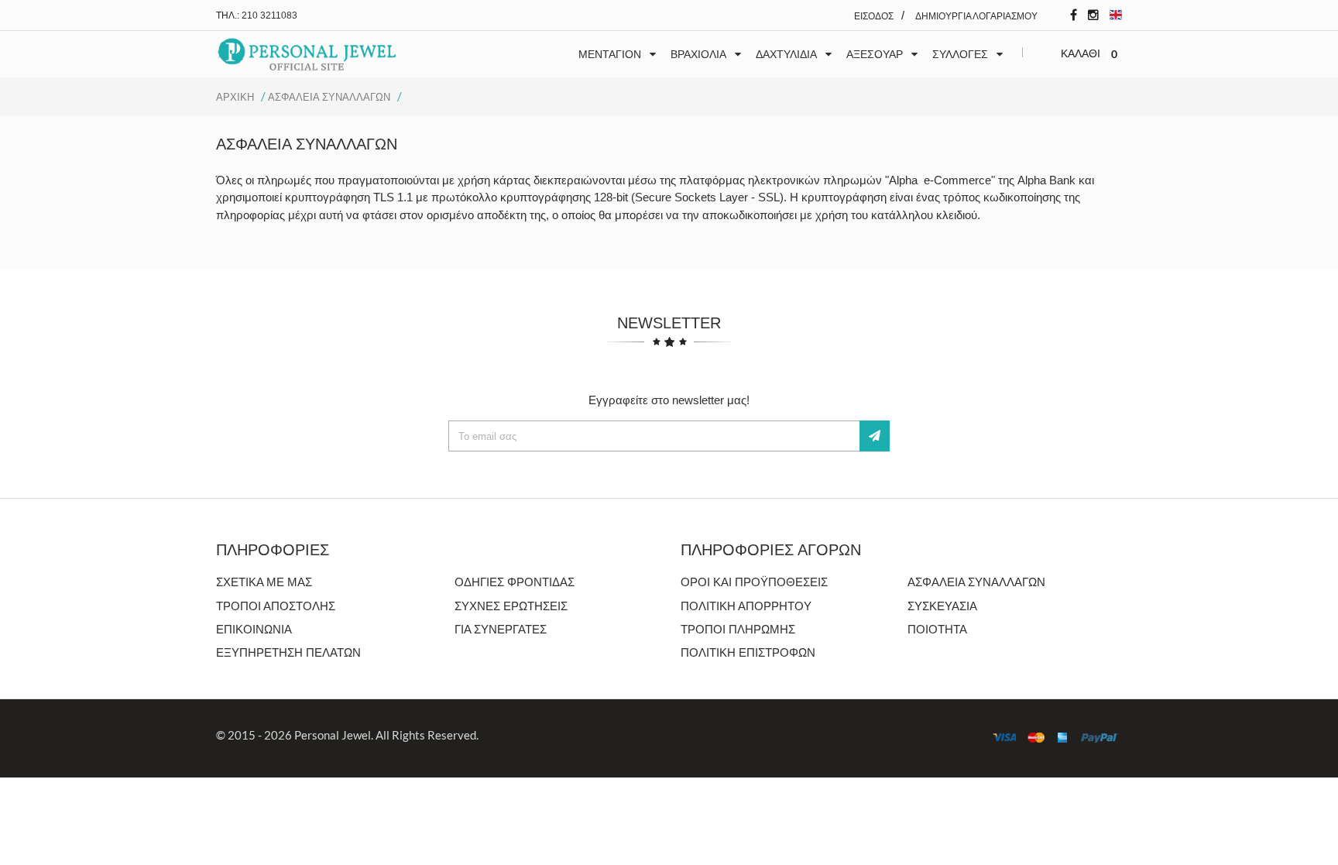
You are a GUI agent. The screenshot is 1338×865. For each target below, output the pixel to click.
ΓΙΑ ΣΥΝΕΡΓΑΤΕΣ (501, 629)
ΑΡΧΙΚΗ (235, 97)
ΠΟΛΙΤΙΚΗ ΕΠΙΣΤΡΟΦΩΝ (748, 652)
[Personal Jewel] (306, 54)
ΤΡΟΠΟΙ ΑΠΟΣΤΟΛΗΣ (275, 606)
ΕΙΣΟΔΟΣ (874, 16)
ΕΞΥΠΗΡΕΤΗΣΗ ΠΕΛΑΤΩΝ (288, 652)
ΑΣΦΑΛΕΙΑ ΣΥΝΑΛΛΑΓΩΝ (329, 97)
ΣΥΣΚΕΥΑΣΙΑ (942, 606)
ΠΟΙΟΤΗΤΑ (937, 629)
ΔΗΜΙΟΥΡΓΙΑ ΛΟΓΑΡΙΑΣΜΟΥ (976, 16)
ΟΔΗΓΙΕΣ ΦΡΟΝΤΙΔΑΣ (515, 582)
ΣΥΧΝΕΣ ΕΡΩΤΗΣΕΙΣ (511, 606)
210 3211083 (269, 15)
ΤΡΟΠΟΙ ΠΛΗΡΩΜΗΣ (738, 629)
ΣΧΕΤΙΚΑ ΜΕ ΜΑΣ (264, 582)
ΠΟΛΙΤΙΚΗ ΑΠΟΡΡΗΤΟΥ (746, 606)
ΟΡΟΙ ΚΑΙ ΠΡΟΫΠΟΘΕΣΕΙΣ (754, 582)
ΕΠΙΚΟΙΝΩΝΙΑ (254, 629)
